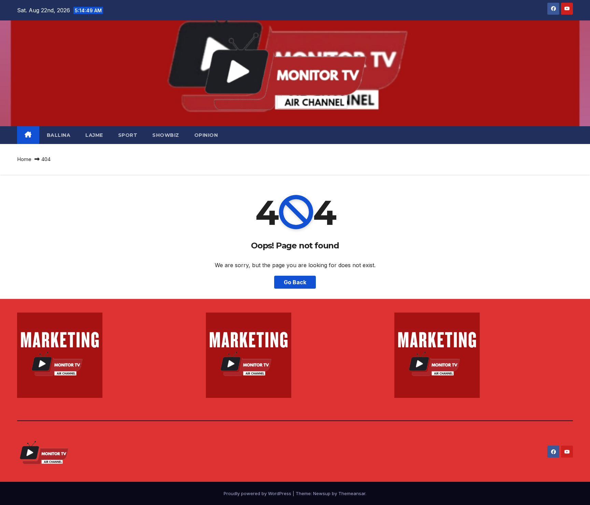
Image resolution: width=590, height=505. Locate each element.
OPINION (206, 135)
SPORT (128, 135)
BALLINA (59, 135)
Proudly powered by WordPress (258, 493)
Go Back (295, 282)
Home (24, 159)
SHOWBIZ (165, 135)
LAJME (94, 135)
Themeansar (351, 493)
